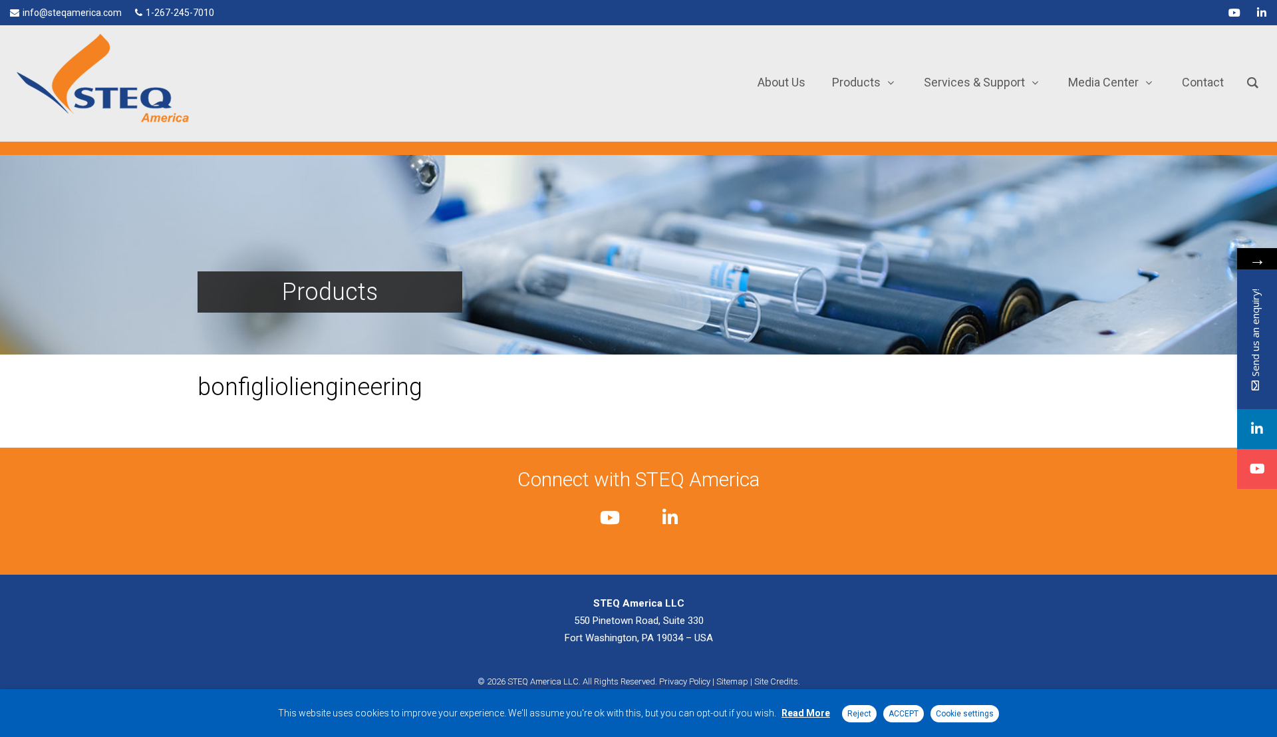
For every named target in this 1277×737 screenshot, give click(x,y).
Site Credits (776, 681)
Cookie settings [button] (965, 713)
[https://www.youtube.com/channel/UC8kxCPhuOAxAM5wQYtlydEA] (1257, 469)
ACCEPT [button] (904, 713)
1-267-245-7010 (180, 12)
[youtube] (1234, 12)
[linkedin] (1261, 12)
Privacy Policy (684, 681)
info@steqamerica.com (72, 12)
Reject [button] (859, 713)
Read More (805, 713)
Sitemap (732, 681)
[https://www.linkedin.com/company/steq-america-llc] (1257, 429)
